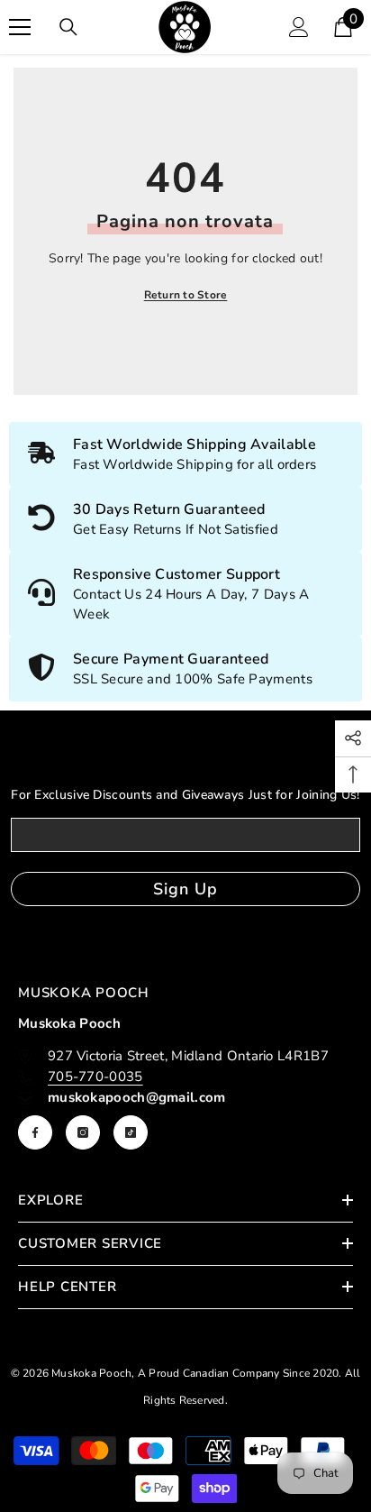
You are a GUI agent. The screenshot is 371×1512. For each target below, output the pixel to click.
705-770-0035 (95, 1077)
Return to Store (186, 295)
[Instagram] (83, 1132)
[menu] (20, 27)
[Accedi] (299, 27)
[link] (185, 519)
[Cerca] (68, 27)
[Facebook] (35, 1132)
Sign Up (185, 889)
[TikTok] (130, 1132)
